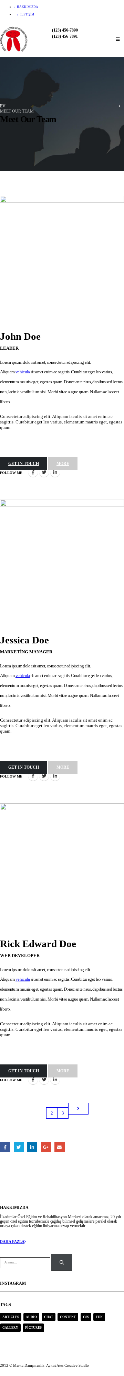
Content (68, 1317)
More (62, 463)
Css (86, 1317)
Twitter (44, 472)
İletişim (27, 14)
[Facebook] (89, 11)
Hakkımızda (27, 7)
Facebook (33, 472)
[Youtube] (103, 11)
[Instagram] (116, 11)
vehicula (23, 371)
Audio (31, 1317)
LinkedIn (55, 472)
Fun (99, 1317)
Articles (10, 1317)
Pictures (33, 1327)
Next (78, 1109)
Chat (48, 1317)
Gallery (10, 1327)
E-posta (59, 1147)
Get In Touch (23, 463)
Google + (46, 1147)
